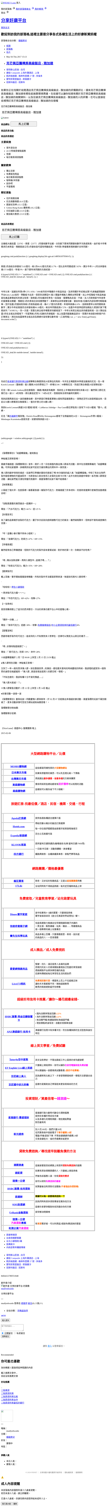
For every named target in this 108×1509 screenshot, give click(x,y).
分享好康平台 (13, 20)
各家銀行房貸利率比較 (17, 381)
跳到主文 (5, 28)
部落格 (9, 49)
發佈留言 (5, 1336)
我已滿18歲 (6, 1504)
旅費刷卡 (10, 1244)
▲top (3, 1315)
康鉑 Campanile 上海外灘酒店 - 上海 (22, 73)
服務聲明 (79, 1472)
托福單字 (13, 416)
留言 (30, 1303)
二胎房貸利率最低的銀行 (12, 1403)
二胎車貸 (5, 1390)
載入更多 (5, 1320)
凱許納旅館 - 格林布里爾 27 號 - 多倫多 (24, 76)
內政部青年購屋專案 (15, 1247)
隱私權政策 (69, 1472)
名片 (8, 52)
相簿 (8, 46)
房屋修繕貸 (11, 1235)
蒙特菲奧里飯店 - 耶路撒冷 (18, 79)
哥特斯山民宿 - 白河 (15, 70)
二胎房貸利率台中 (9, 1400)
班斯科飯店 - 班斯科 (15, 82)
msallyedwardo (7, 1288)
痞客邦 (24, 1303)
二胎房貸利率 (7, 1393)
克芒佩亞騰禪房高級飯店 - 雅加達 (29, 63)
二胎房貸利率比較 (9, 1396)
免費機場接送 (44, 625)
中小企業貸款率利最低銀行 (64, 625)
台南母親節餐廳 (13, 1238)
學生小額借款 (18, 587)
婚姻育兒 (22, 41)
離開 (15, 1504)
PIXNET (34, 1472)
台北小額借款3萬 (14, 1241)
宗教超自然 (22, 1311)
